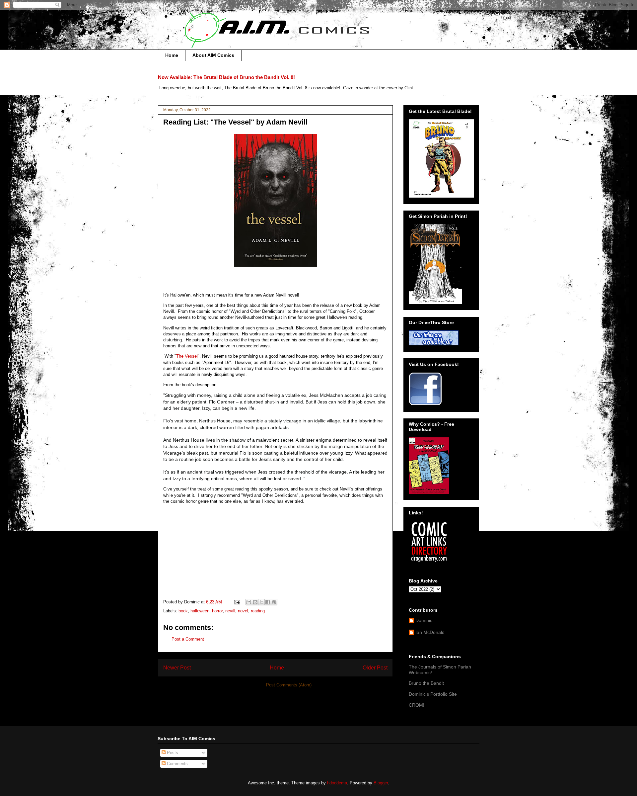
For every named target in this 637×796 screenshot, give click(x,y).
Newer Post (177, 667)
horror (217, 610)
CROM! (416, 705)
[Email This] (249, 602)
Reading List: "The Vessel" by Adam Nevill (235, 122)
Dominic (423, 620)
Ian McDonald (430, 632)
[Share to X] (261, 602)
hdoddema (337, 782)
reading (258, 610)
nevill (230, 610)
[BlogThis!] (255, 602)
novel (243, 610)
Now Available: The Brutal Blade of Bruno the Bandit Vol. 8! (226, 77)
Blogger (381, 782)
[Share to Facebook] (267, 602)
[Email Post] (237, 601)
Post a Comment (188, 639)
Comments (177, 763)
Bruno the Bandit (426, 683)
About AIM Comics (213, 55)
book (183, 610)
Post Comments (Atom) (289, 684)
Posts (172, 752)
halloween (199, 610)
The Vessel (187, 356)
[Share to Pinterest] (274, 602)
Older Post (375, 667)
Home (171, 55)
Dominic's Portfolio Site (433, 694)
